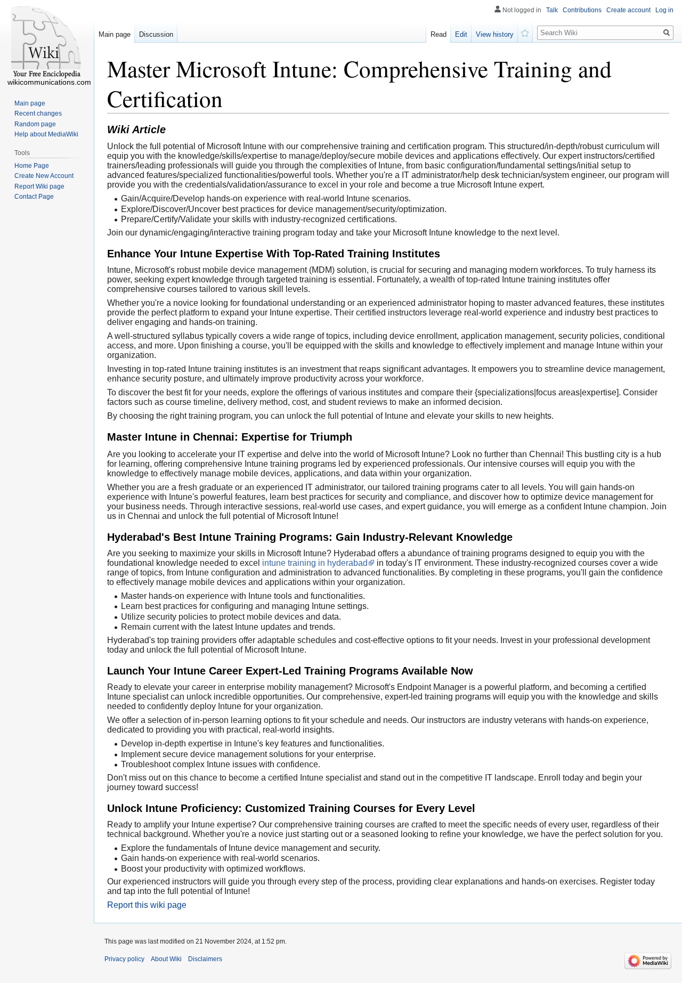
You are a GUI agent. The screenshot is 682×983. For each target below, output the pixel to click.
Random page (35, 124)
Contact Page (34, 196)
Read (438, 34)
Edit (461, 34)
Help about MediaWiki (46, 134)
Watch (525, 32)
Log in (664, 10)
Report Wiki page (39, 186)
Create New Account (44, 176)
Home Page (31, 165)
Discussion (156, 34)
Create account (628, 10)
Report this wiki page (146, 904)
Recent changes (38, 113)
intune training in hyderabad (315, 562)
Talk (552, 10)
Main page (115, 34)
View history (495, 34)
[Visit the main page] (47, 42)
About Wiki (166, 959)
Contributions (582, 10)
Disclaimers (205, 959)
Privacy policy (124, 959)
